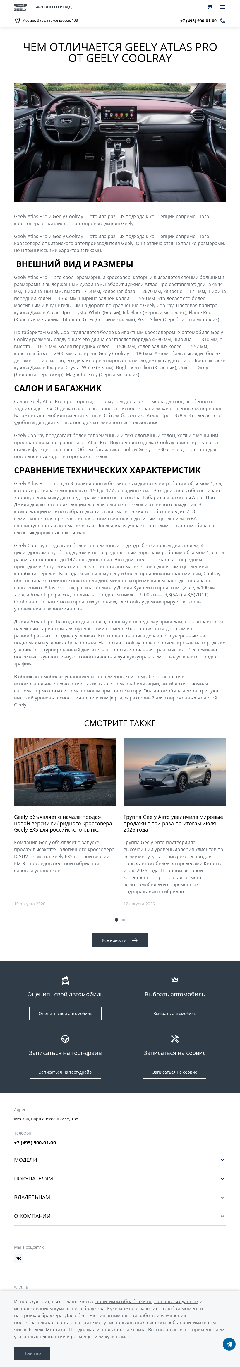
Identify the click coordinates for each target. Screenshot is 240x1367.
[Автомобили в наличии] (210, 7)
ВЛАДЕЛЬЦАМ (32, 1197)
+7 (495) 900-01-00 (35, 1143)
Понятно (32, 1353)
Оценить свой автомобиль (65, 1013)
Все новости (114, 940)
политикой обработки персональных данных (146, 1301)
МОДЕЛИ (25, 1159)
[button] (116, 920)
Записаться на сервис (174, 1072)
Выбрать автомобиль (174, 1013)
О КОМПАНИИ (32, 1216)
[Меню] (222, 7)
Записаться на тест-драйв (65, 1072)
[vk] (18, 1258)
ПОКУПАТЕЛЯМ (33, 1178)
